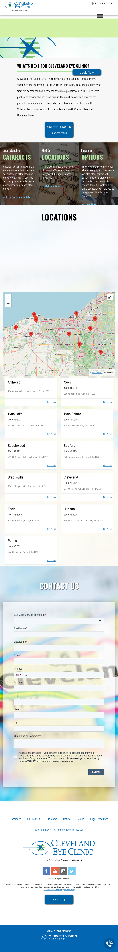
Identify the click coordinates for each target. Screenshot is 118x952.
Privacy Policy (69, 890)
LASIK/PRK (33, 819)
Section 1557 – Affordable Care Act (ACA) (59, 830)
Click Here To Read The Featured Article (59, 129)
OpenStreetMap (97, 372)
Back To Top (59, 899)
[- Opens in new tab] (59, 937)
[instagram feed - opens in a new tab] (63, 871)
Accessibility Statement (53, 890)
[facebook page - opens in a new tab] (46, 871)
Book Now (87, 72)
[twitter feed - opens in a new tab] (72, 871)
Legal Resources (99, 819)
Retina (67, 819)
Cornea (80, 819)
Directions (51, 402)
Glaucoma (51, 819)
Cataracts (15, 819)
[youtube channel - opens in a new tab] (55, 871)
